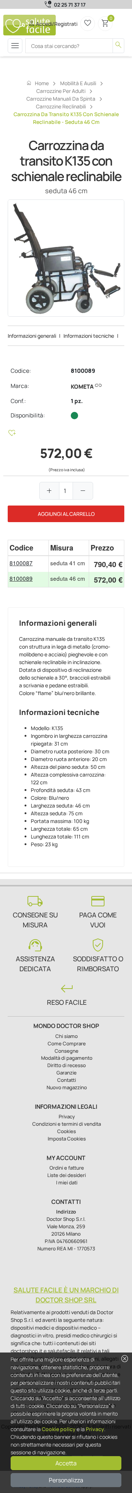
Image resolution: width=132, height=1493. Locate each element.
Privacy (95, 1429)
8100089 (83, 371)
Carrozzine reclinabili (61, 106)
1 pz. (77, 401)
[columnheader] (28, 547)
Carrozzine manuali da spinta (60, 98)
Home (37, 83)
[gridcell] (28, 564)
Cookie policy (59, 1429)
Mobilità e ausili (78, 83)
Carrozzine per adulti (60, 90)
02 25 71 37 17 (69, 4)
